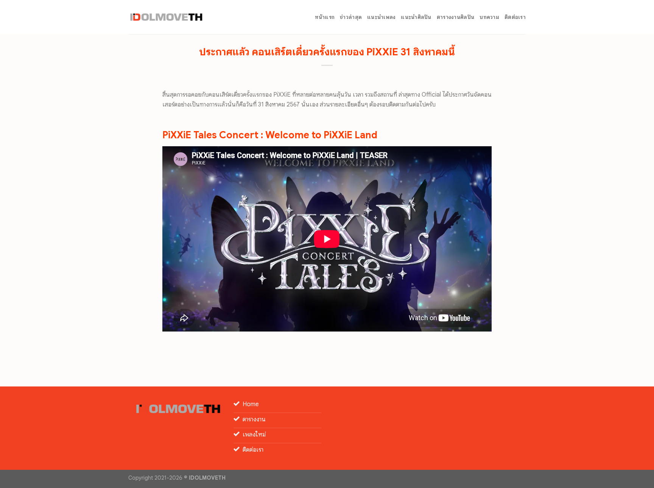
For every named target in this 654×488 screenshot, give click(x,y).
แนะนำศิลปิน (416, 17)
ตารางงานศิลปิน (455, 17)
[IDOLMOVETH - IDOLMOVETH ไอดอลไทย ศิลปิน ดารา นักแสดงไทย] (166, 17)
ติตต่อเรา (515, 17)
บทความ (489, 17)
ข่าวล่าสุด (351, 17)
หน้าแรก (325, 17)
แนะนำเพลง (381, 17)
